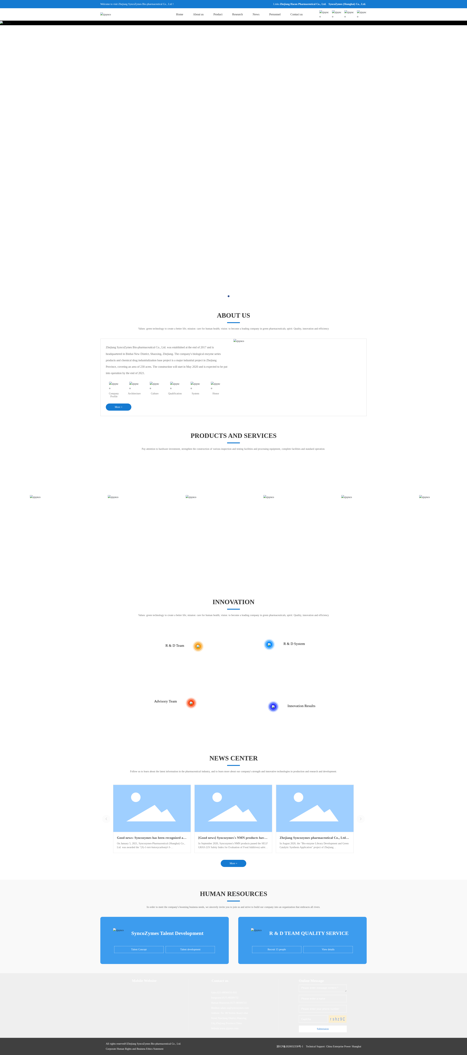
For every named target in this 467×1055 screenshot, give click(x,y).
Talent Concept (139, 949)
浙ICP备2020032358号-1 (290, 1046)
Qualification (175, 393)
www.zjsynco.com (229, 1028)
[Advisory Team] (191, 703)
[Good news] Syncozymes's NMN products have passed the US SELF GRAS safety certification (232, 839)
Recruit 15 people (277, 949)
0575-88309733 (238, 1002)
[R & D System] (269, 644)
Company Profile (114, 395)
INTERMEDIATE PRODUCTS (350, 525)
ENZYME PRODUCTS (272, 525)
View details (328, 949)
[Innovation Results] (273, 707)
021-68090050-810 (227, 992)
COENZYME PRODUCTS (195, 525)
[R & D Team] (198, 646)
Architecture (134, 393)
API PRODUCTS (116, 525)
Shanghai (356, 1046)
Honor (216, 393)
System (195, 393)
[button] (228, 296)
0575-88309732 (230, 997)
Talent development (190, 949)
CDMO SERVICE (428, 525)
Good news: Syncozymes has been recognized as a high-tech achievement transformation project (152, 839)
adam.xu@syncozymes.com (234, 1008)
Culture (155, 393)
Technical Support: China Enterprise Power (328, 1046)
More (39, 549)
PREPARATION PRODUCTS (38, 525)
